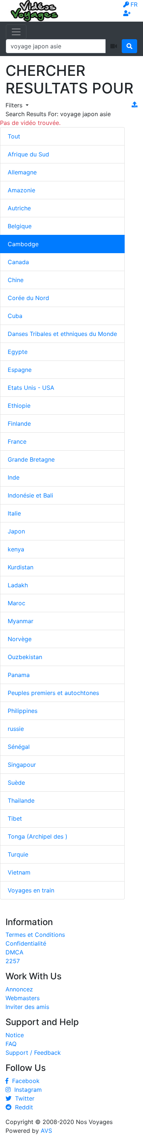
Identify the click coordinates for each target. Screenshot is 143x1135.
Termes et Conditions (35, 934)
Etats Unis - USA (31, 387)
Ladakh (18, 585)
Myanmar (20, 621)
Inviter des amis (27, 1006)
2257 (13, 961)
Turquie (18, 854)
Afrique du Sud (28, 154)
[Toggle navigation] (16, 32)
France (17, 441)
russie (16, 728)
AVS (46, 1130)
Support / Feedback (33, 1052)
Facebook (24, 1080)
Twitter (22, 1098)
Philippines (22, 710)
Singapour (22, 764)
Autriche (19, 208)
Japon (16, 531)
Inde (13, 477)
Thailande (21, 800)
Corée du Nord (28, 298)
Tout (14, 136)
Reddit (22, 1107)
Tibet (15, 818)
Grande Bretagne (31, 459)
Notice (15, 1035)
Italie (14, 513)
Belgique (20, 226)
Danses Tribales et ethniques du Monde (62, 333)
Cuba (15, 315)
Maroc (16, 603)
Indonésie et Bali (30, 495)
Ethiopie (19, 405)
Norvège (20, 639)
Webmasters (23, 998)
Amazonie (21, 190)
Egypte (17, 351)
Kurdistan (20, 567)
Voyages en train (31, 890)
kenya (16, 549)
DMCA (14, 952)
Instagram (26, 1089)
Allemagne (22, 172)
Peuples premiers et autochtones (53, 692)
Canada (18, 262)
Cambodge (23, 244)
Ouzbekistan (25, 657)
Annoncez (19, 989)
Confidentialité (26, 943)
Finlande (19, 423)
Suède (16, 782)
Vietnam (19, 872)
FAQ (11, 1043)
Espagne (20, 369)
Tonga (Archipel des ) (37, 836)
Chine (15, 280)
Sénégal (19, 746)
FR (134, 4)
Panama (19, 675)
